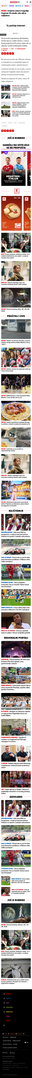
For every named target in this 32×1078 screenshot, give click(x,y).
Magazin (9, 1007)
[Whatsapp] (7, 53)
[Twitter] (5, 53)
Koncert (10, 122)
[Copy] (13, 53)
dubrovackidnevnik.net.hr (8, 1067)
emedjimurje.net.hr (7, 1063)
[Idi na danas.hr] (15, 2)
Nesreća (4, 122)
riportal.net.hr (15, 1065)
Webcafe (9, 1012)
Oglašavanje (13, 1037)
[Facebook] (2, 53)
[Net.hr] (12, 1053)
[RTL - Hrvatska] (5, 1053)
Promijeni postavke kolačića (10, 1047)
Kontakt (15, 1044)
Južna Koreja (22, 122)
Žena (8, 1016)
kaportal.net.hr (21, 1063)
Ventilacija (4, 126)
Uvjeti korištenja (7, 1041)
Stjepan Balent (21, 48)
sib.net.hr (15, 1063)
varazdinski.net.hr (6, 1065)
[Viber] (10, 53)
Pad (15, 122)
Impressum (5, 1037)
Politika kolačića (17, 1041)
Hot (7, 1003)
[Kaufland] (16, 191)
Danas (8, 994)
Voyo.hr (13, 1058)
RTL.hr (4, 1058)
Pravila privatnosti (7, 1044)
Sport (8, 998)
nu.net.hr (26, 1067)
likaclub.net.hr (5, 1069)
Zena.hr (8, 1058)
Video (8, 1021)
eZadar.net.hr (19, 1067)
